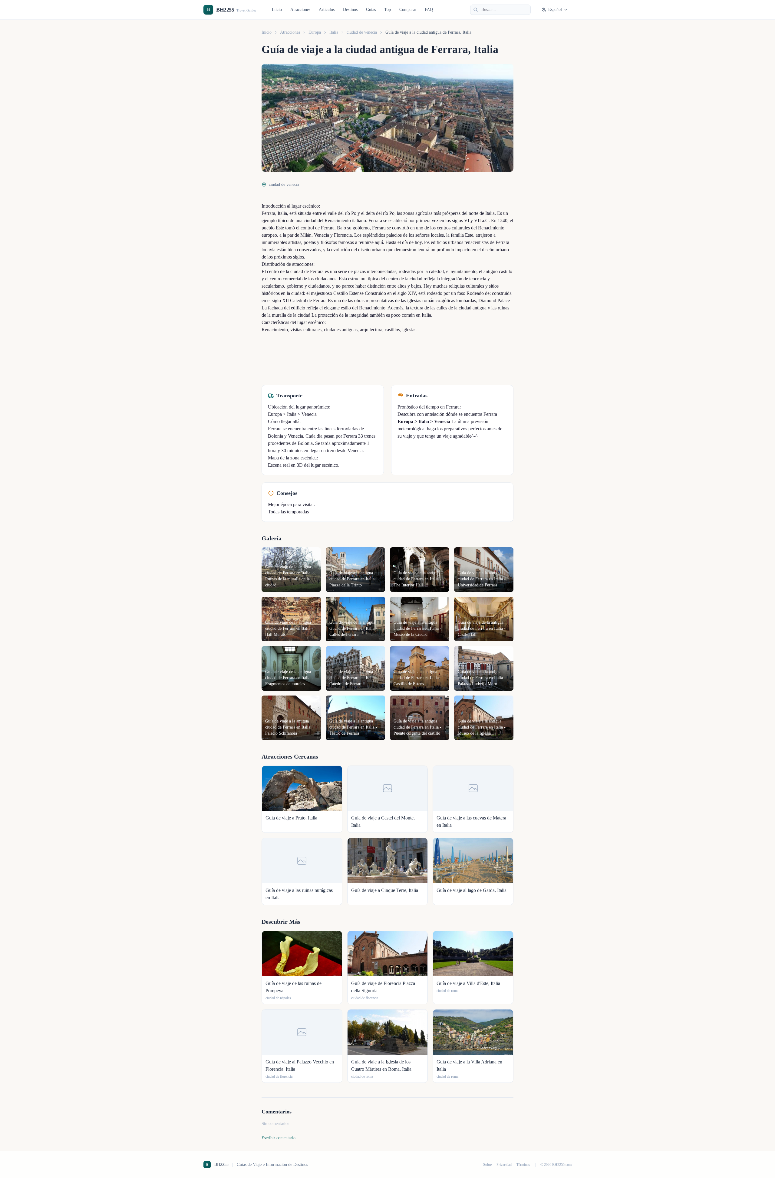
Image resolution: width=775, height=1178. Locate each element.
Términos (523, 1165)
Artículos (327, 9)
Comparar (407, 9)
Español (555, 9)
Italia (333, 32)
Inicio (277, 9)
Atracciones (300, 9)
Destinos (350, 9)
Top (387, 9)
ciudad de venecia (362, 32)
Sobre (487, 1165)
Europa (314, 32)
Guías (371, 9)
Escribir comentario (278, 1138)
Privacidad (504, 1165)
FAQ (429, 9)
